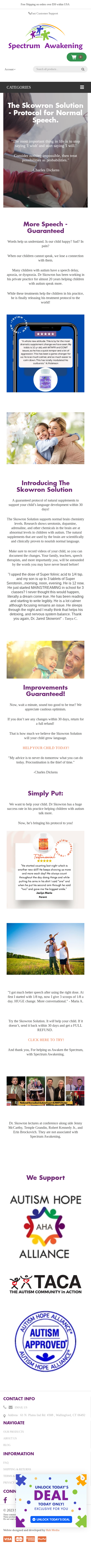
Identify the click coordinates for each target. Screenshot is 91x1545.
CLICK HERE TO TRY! (45, 1040)
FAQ (6, 1462)
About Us (10, 1438)
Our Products (13, 1431)
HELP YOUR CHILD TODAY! (46, 748)
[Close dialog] (82, 1478)
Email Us (21, 1407)
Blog (7, 1445)
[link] (51, 1500)
